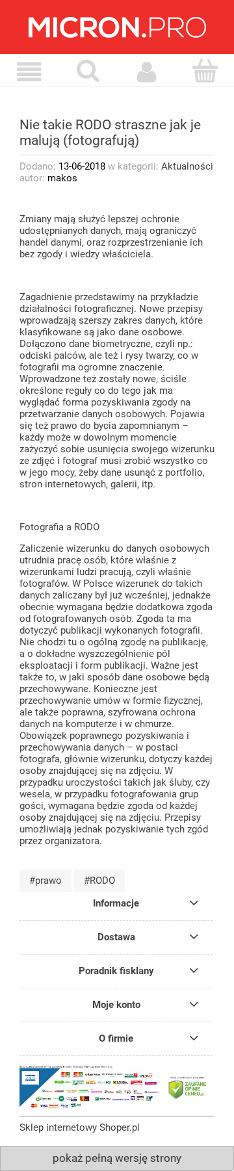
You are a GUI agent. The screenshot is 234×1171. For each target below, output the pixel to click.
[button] (29, 72)
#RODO (99, 880)
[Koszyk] (205, 71)
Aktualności (187, 166)
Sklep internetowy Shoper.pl (80, 1127)
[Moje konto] (146, 72)
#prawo (45, 880)
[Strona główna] (117, 27)
